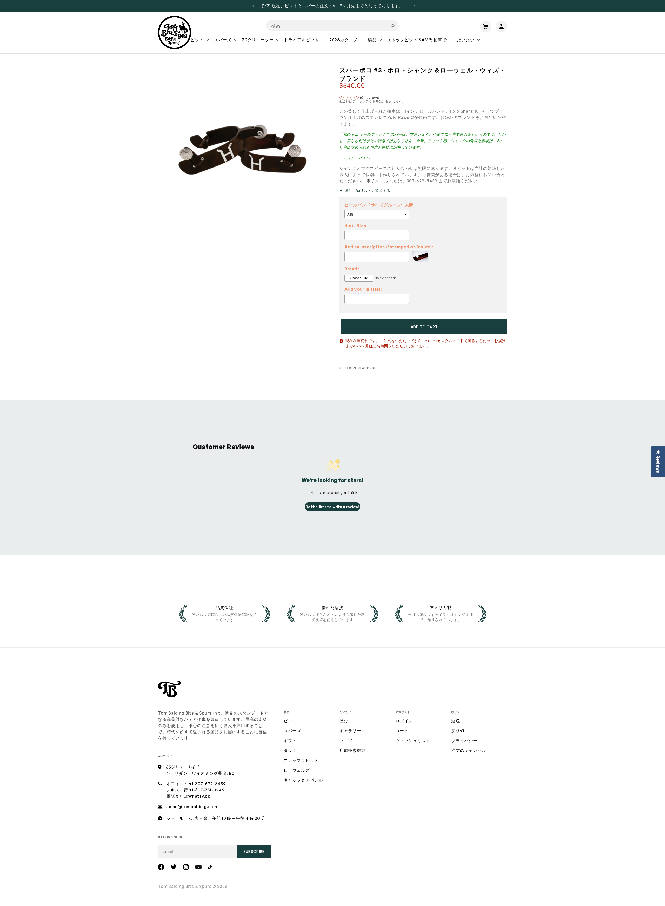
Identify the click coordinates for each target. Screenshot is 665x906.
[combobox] (332, 25)
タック (290, 750)
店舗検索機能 (353, 750)
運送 (455, 720)
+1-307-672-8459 (207, 783)
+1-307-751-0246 (206, 789)
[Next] (414, 6)
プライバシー (464, 740)
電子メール (377, 180)
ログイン (404, 720)
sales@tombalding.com (191, 806)
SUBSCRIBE (254, 851)
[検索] (392, 25)
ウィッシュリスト (412, 740)
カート (401, 730)
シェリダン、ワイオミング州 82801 (201, 773)
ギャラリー (350, 730)
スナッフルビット (301, 760)
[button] (197, 43)
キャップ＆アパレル (303, 780)
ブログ (346, 740)
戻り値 (457, 730)
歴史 (344, 720)
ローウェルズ (297, 770)
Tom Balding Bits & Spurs (185, 886)
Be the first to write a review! (332, 506)
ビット (290, 720)
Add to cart (424, 327)
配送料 (344, 101)
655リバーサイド (183, 767)
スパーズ (292, 730)
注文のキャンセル (468, 750)
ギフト (290, 740)
